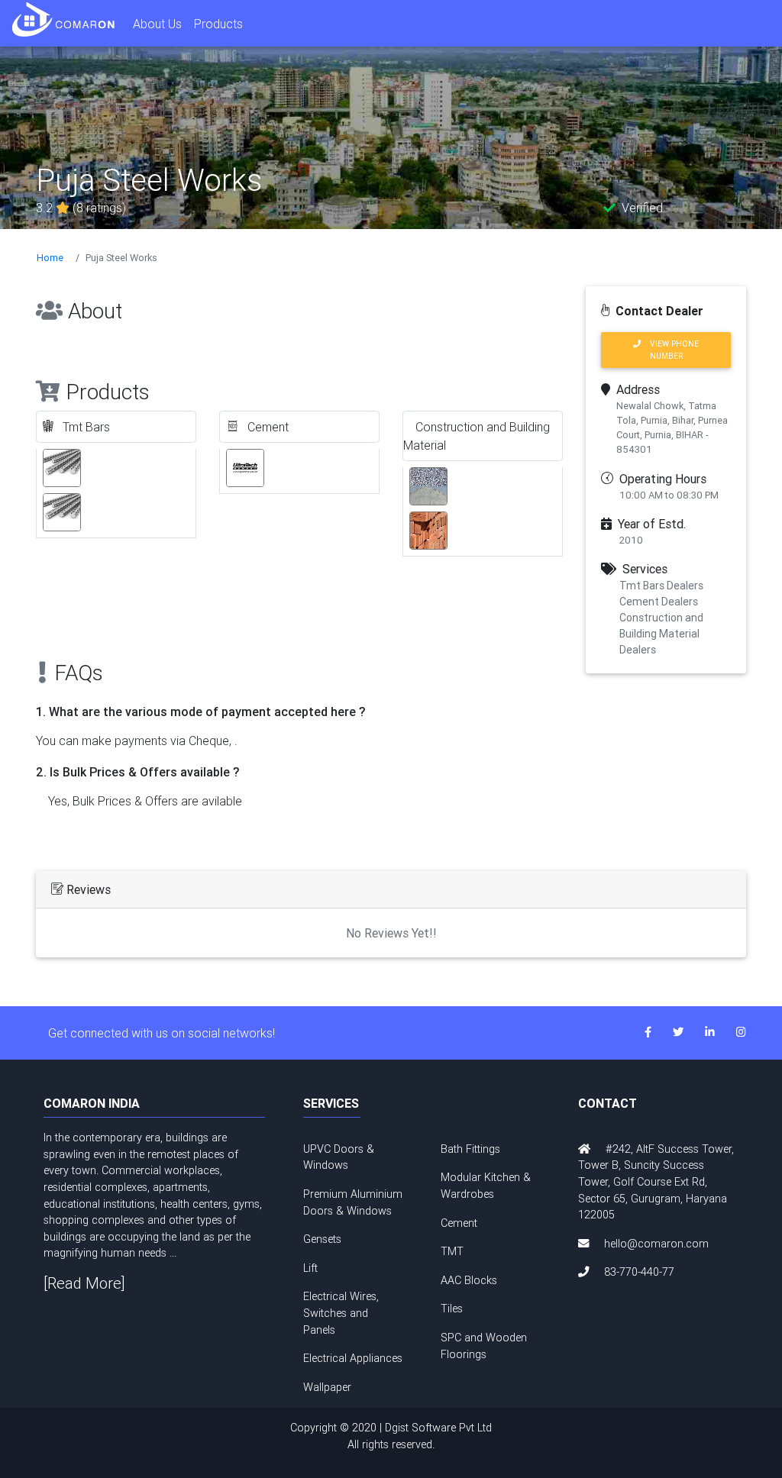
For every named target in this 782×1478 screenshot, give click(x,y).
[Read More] (84, 1282)
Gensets (322, 1239)
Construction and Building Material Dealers (661, 634)
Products (218, 23)
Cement (459, 1223)
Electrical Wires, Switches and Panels (341, 1312)
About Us (157, 23)
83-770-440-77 (639, 1272)
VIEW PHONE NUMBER (670, 349)
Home (50, 257)
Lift (310, 1268)
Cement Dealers (658, 601)
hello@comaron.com (656, 1243)
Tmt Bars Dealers (661, 585)
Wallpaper (327, 1387)
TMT (452, 1251)
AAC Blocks (469, 1280)
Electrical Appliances (352, 1358)
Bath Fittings (470, 1149)
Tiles (452, 1308)
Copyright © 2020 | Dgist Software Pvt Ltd (391, 1436)
